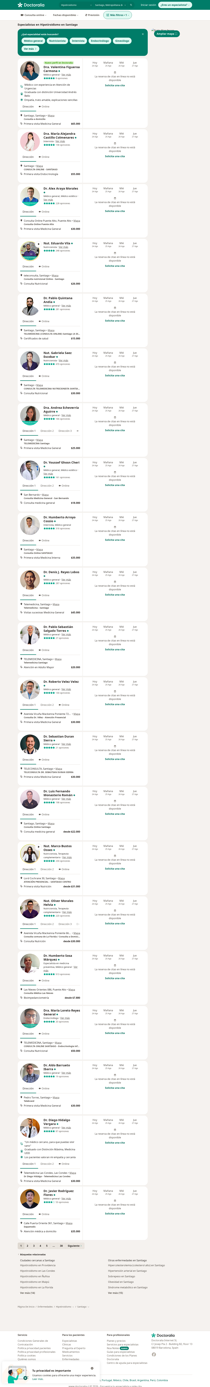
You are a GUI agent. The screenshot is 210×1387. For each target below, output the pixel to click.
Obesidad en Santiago (121, 1282)
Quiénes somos (27, 1359)
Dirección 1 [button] (29, 431)
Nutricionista (57, 41)
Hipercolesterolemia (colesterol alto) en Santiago (136, 1265)
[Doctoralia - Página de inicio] (37, 4)
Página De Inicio (26, 1306)
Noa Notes (117, 1348)
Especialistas (69, 1340)
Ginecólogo (122, 41)
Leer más (37, 1379)
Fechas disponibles (64, 15)
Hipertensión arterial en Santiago (127, 1270)
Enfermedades (45, 1306)
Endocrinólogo (100, 41)
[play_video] (30, 251)
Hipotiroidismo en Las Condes (37, 1270)
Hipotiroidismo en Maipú (34, 1282)
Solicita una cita (115, 85)
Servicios (67, 1355)
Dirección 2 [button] (47, 431)
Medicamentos (71, 1352)
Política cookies (27, 1355)
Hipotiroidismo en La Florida (36, 1287)
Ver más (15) (115, 1293)
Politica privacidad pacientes (34, 1348)
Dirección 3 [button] (65, 431)
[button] (143, 34)
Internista (78, 41)
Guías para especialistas (121, 1352)
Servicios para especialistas (123, 1344)
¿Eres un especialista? (174, 5)
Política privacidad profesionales (36, 1352)
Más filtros (118, 15)
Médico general (33, 41)
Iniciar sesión (148, 5)
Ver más (29, 49)
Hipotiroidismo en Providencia (37, 1265)
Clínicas (66, 1344)
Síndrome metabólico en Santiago (128, 1287)
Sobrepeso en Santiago (121, 1276)
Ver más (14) (27, 1293)
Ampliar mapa (165, 33)
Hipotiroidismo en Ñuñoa (35, 1276)
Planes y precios (116, 1340)
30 (61, 1245)
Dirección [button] (28, 106)
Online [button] (45, 106)
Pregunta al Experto (73, 1348)
